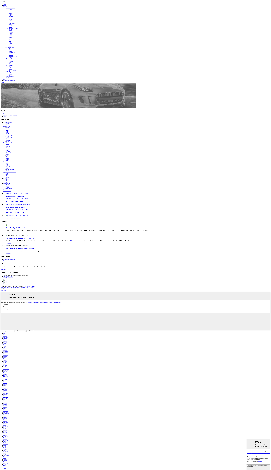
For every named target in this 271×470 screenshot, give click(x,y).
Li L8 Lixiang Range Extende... (15, 207)
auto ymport (9, 287)
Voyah (10, 43)
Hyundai (11, 61)
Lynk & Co (11, 38)
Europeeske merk (10, 47)
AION (10, 29)
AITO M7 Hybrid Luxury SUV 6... (16, 218)
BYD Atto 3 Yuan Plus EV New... (15, 212)
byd (33, 287)
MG (10, 53)
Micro (10, 66)
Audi (10, 48)
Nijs (4, 79)
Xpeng (10, 44)
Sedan (10, 69)
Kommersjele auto (10, 76)
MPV (10, 67)
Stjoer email (3, 290)
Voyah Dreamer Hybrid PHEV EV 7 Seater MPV (20, 238)
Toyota (10, 63)
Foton (10, 19)
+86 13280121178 (7, 276)
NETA (10, 42)
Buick (10, 9)
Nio (10, 41)
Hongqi (10, 25)
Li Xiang (11, 37)
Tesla (10, 10)
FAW (10, 18)
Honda (10, 60)
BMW (10, 50)
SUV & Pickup (12, 70)
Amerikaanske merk (10, 8)
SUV (10, 75)
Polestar (11, 55)
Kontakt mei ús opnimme (9, 80)
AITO (10, 30)
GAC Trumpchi (12, 23)
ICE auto (8, 71)
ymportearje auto (16, 287)
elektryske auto (24, 287)
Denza (10, 33)
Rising (10, 39)
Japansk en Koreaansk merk (12, 58)
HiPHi (10, 36)
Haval (10, 24)
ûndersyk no (3, 269)
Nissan (10, 62)
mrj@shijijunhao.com (8, 277)
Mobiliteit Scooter (10, 77)
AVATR (11, 32)
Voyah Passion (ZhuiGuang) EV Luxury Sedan (20, 248)
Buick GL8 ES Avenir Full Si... (15, 196)
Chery (10, 15)
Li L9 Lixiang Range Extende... (15, 201)
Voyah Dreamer (71, 240)
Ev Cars (30, 287)
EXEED (11, 16)
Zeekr (10, 46)
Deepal (10, 34)
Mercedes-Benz (12, 52)
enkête (7, 233)
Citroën (10, 51)
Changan (11, 14)
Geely (10, 20)
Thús (4, 4)
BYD (10, 13)
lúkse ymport (3, 287)
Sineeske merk (9, 11)
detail (10, 233)
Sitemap (27, 286)
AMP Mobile (32, 286)
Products (5, 6)
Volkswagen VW (13, 56)
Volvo (10, 57)
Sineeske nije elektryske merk (12, 28)
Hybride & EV (9, 65)
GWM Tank (11, 22)
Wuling (10, 27)
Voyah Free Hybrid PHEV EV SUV (16, 228)
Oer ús (4, 5)
